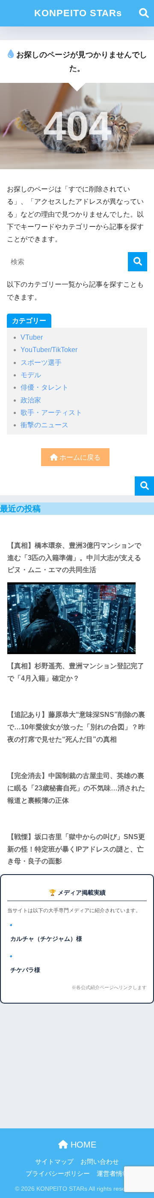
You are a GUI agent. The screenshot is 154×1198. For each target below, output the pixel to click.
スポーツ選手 (41, 362)
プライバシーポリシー (58, 1173)
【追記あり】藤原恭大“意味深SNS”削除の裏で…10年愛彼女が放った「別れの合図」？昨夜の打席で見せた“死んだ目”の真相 (76, 727)
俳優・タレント (44, 387)
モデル (31, 375)
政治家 (31, 400)
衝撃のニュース (44, 425)
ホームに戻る (79, 457)
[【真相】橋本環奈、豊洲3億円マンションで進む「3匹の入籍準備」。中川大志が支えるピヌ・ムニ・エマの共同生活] (77, 527)
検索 (144, 486)
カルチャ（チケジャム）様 (46, 938)
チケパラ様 (25, 969)
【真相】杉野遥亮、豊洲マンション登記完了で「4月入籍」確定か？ (75, 672)
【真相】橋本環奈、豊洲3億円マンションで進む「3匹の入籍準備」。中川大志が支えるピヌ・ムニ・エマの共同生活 (74, 557)
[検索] (137, 261)
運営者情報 (113, 1173)
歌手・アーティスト (51, 412)
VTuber (32, 337)
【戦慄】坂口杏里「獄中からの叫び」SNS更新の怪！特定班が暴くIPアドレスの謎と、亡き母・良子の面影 (76, 849)
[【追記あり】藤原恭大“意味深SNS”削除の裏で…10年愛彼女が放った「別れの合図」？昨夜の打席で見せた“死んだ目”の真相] (77, 697)
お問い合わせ (99, 1161)
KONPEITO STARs (78, 13)
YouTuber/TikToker (49, 349)
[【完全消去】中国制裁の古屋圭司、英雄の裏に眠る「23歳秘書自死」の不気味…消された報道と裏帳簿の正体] (77, 758)
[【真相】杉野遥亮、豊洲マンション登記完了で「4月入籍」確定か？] (77, 618)
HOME (82, 1144)
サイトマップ (54, 1161)
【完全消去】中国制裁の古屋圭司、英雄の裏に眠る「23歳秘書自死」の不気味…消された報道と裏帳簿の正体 (76, 788)
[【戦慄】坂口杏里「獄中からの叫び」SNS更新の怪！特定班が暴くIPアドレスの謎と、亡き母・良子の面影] (77, 819)
